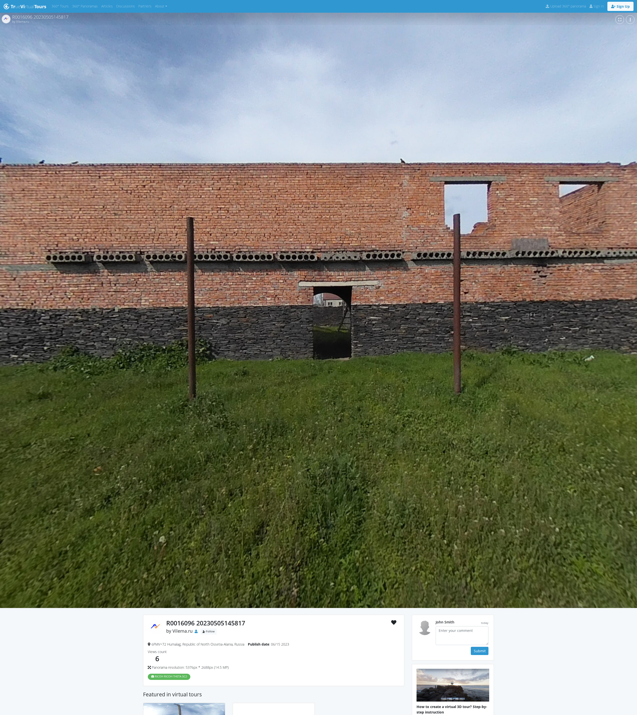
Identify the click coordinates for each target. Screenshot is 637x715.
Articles (107, 5)
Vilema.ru (182, 631)
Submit (480, 651)
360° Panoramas (86, 5)
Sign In (598, 6)
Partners (145, 5)
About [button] (159, 6)
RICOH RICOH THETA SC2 (170, 676)
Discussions (126, 5)
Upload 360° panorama (567, 6)
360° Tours (61, 5)
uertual (28, 6)
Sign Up (623, 6)
